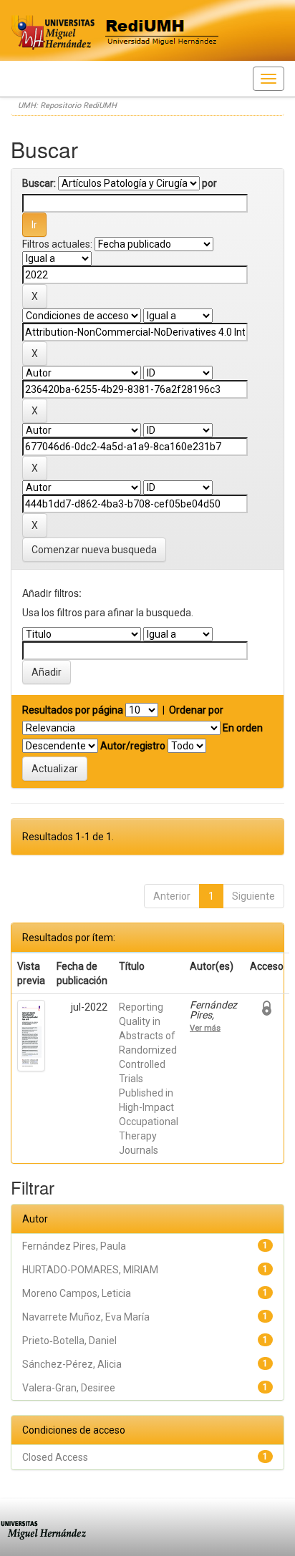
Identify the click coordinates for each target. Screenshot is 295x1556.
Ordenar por (196, 710)
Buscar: (39, 183)
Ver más (205, 1028)
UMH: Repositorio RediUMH (67, 105)
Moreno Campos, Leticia (76, 1293)
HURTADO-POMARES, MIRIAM (90, 1269)
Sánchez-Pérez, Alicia (72, 1364)
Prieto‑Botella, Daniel (69, 1340)
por (209, 183)
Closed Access (55, 1457)
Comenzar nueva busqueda (94, 549)
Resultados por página (72, 710)
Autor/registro (132, 746)
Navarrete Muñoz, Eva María (86, 1317)
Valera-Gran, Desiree (68, 1388)
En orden (243, 728)
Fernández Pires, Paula (74, 1246)
